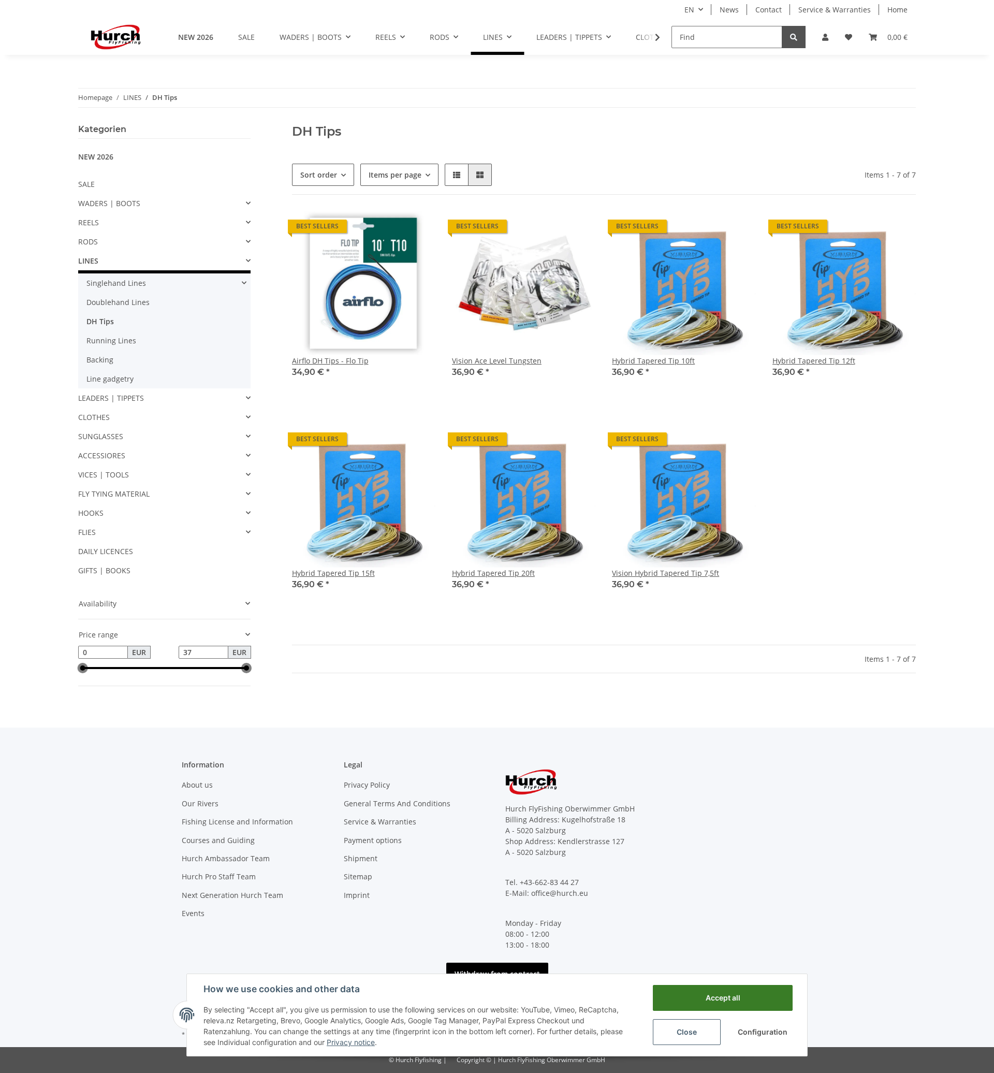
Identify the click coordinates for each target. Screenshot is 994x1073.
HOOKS (91, 513)
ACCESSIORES (101, 455)
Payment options (373, 840)
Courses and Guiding (218, 840)
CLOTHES (94, 417)
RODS (88, 242)
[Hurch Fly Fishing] (116, 36)
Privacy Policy (367, 785)
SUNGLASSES (100, 436)
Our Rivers (200, 803)
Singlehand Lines (116, 283)
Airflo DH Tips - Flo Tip (330, 361)
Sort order (318, 175)
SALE (86, 184)
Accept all (723, 997)
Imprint (357, 895)
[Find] (794, 37)
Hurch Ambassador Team (226, 858)
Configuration (762, 1031)
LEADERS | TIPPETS (111, 398)
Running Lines (111, 340)
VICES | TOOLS (103, 475)
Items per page (395, 175)
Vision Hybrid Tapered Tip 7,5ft (665, 573)
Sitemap (358, 876)
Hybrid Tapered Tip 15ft (333, 573)
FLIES (87, 532)
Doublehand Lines (118, 302)
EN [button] (689, 10)
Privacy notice (351, 1042)
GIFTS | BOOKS (104, 570)
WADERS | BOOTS (109, 203)
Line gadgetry (110, 379)
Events (193, 913)
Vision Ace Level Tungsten (497, 361)
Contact (768, 10)
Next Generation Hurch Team (232, 895)
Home (897, 10)
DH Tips (100, 321)
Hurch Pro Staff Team (219, 876)
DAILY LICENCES (105, 551)
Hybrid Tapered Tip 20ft (493, 573)
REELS (88, 222)
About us (197, 785)
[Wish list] (848, 37)
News (729, 10)
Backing (99, 360)
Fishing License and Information (237, 822)
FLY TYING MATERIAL (114, 494)
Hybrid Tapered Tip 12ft (813, 361)
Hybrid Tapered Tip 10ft (653, 361)
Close (687, 1031)
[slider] (82, 668)
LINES (88, 261)
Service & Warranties (834, 10)
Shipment (360, 858)
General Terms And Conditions (397, 803)
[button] (825, 37)
